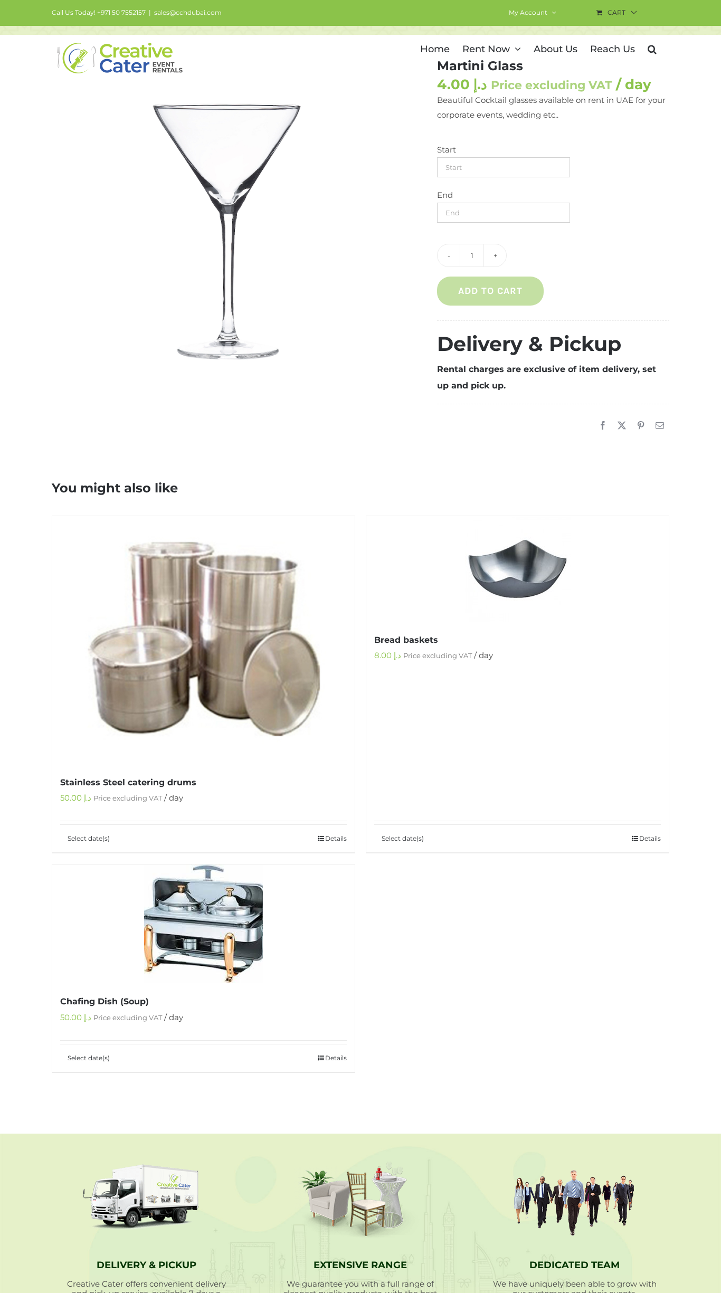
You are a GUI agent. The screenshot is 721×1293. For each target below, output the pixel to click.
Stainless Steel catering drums (128, 782)
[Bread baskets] (517, 569)
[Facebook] (602, 426)
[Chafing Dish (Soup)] (203, 923)
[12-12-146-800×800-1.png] (229, 230)
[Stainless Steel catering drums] (203, 640)
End (445, 195)
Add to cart (490, 291)
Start (446, 150)
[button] (652, 48)
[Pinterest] (640, 426)
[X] (621, 426)
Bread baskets (406, 640)
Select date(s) (89, 838)
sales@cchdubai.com (188, 12)
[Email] (659, 426)
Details (336, 838)
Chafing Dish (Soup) (104, 1001)
